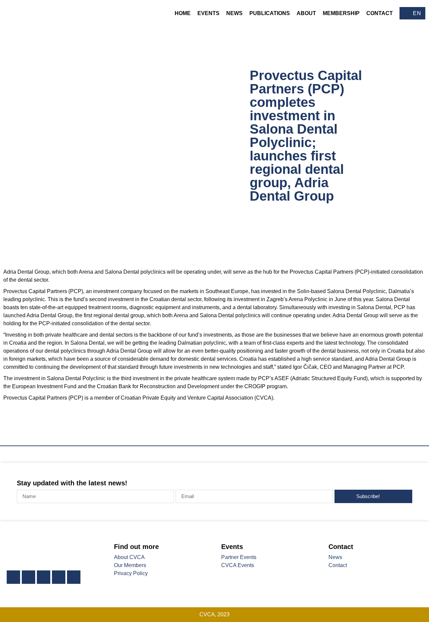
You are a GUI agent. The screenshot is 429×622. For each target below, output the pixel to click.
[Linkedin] (13, 577)
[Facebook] (28, 577)
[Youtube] (58, 577)
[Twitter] (43, 577)
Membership (341, 13)
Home (183, 13)
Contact (379, 13)
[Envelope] (73, 577)
